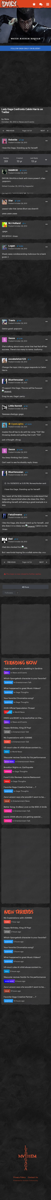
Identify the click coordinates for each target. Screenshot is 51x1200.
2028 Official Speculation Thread (19, 707)
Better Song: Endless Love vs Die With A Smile (25, 806)
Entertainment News (25, 761)
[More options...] (46, 140)
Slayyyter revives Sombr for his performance (25, 757)
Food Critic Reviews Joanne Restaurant (22, 776)
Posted (17, 142)
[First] (3, 130)
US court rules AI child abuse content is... (23, 747)
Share (26, 586)
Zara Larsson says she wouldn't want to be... (25, 796)
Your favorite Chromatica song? (19, 697)
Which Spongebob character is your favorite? (25, 678)
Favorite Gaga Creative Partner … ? (20, 786)
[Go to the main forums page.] (40, 4)
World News (20, 712)
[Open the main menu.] (47, 4)
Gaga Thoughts (22, 692)
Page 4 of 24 (27, 130)
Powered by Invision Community (25, 1180)
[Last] (48, 130)
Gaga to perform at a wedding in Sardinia (23, 668)
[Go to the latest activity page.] (34, 4)
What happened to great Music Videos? (22, 687)
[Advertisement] (25, 77)
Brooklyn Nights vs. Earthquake (18, 767)
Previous (10, 130)
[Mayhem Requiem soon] (25, 26)
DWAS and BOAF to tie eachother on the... (23, 717)
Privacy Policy (19, 1177)
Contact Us (33, 1177)
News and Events (26, 121)
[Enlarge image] (7, 390)
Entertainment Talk (23, 682)
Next (43, 130)
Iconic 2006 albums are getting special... (23, 816)
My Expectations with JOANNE (18, 737)
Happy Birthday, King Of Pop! (17, 727)
